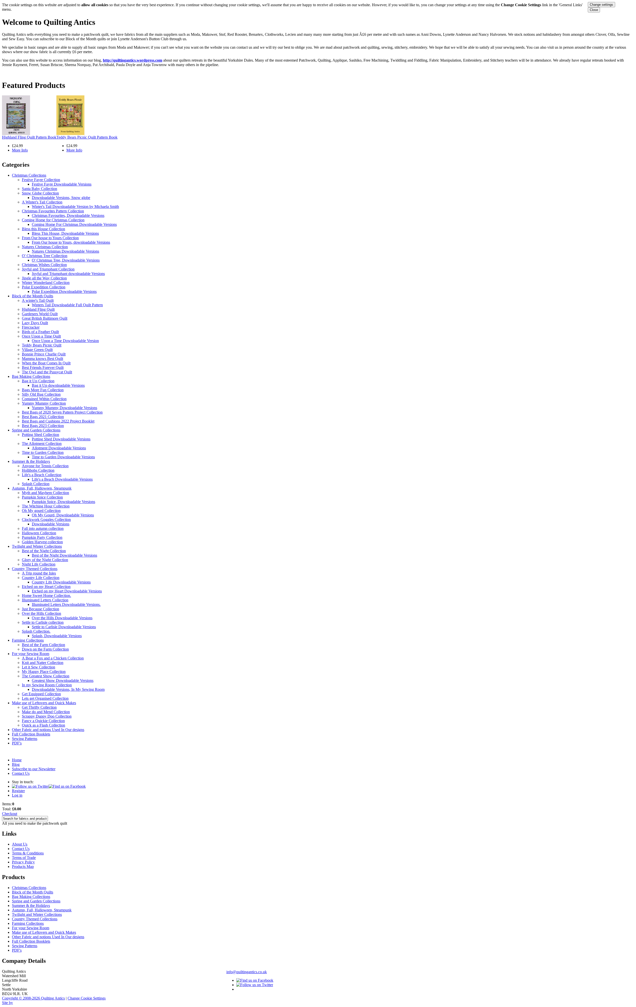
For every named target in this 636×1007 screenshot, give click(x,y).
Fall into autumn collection (43, 528)
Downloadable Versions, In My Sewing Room (68, 689)
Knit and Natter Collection (42, 662)
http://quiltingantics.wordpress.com (132, 60)
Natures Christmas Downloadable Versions (65, 251)
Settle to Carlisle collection (43, 622)
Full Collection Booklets (31, 734)
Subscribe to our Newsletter (33, 769)
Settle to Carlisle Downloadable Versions (64, 627)
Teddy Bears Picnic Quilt (41, 345)
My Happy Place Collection (44, 671)
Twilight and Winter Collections (37, 546)
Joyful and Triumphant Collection (48, 269)
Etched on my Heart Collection (46, 586)
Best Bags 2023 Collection (43, 426)
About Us (19, 844)
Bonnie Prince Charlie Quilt (44, 354)
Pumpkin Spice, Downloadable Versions (63, 502)
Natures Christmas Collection (45, 247)
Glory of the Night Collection (45, 560)
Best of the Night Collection (44, 551)
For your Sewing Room (30, 654)
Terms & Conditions (28, 853)
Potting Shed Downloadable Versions (61, 439)
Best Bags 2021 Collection (43, 417)
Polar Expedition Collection (43, 287)
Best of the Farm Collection (43, 645)
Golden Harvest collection (42, 542)
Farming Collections (28, 640)
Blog (16, 764)
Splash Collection (35, 484)
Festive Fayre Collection (41, 180)
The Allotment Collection (42, 443)
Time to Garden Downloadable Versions (63, 457)
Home (17, 760)
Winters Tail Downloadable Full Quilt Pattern (67, 305)
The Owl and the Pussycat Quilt (47, 372)
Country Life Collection (40, 578)
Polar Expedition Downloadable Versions (64, 291)
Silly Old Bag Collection (41, 394)
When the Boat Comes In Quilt (46, 363)
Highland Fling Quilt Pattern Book (29, 137)
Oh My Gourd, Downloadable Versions (63, 515)
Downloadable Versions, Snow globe (61, 197)
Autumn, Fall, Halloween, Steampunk (42, 488)
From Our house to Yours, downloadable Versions (71, 242)
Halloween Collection (39, 533)
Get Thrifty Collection (39, 707)
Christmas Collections (29, 175)
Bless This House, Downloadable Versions (65, 233)
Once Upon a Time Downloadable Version (65, 341)
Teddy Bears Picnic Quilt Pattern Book (87, 137)
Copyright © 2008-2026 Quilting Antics (33, 998)
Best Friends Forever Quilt (43, 367)
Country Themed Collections (34, 569)
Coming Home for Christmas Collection (53, 220)
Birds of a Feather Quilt (40, 332)
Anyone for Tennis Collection (45, 466)
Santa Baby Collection (39, 189)
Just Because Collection (40, 609)
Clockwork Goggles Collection (46, 519)
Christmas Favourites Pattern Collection (53, 211)
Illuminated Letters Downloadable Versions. (66, 604)
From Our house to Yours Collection (50, 238)
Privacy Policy (23, 862)
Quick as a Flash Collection (43, 725)
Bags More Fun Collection (43, 390)
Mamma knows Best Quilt (42, 358)
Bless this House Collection (43, 229)
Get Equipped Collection (41, 694)
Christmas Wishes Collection (44, 265)
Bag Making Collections (31, 376)
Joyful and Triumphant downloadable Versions (68, 273)
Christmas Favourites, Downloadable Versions (68, 215)
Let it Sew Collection (38, 667)
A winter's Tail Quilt (38, 300)
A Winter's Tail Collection (42, 202)
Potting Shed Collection (40, 434)
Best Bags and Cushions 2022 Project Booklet (58, 421)
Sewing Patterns (24, 738)
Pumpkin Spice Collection (42, 497)
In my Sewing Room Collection (47, 685)
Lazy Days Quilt (35, 323)
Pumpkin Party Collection (42, 537)
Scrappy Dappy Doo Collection (47, 716)
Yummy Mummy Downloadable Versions (64, 408)
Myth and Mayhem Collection (45, 493)
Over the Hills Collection (41, 613)
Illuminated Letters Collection (45, 600)
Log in (17, 795)
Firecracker (31, 327)
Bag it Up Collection (38, 381)
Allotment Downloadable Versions (59, 448)
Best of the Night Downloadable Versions (64, 555)
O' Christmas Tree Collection (44, 256)
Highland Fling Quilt (38, 309)
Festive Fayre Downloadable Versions (61, 184)
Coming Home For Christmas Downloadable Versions (74, 224)
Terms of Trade (24, 857)
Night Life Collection (38, 564)
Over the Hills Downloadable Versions (62, 618)
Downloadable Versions (50, 524)
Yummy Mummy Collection (44, 403)
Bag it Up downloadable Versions (58, 385)
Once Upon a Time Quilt (41, 336)
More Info (20, 150)
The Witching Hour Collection (46, 506)
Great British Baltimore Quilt (44, 318)
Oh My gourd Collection (41, 510)
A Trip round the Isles (39, 573)
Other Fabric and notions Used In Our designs (48, 730)
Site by (7, 1003)
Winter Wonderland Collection (46, 282)
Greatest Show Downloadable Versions (62, 680)
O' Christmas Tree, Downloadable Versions (66, 260)
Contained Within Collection (44, 399)
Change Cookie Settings (87, 998)
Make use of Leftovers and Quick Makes (44, 703)
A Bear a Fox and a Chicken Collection (53, 658)
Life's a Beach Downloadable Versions (62, 479)
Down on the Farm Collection (45, 649)
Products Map (23, 866)
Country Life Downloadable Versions (61, 582)
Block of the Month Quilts (32, 296)
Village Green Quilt (37, 350)
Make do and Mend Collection (46, 712)
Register (18, 791)
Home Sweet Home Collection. (46, 595)
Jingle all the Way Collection (44, 278)
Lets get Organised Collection (45, 698)
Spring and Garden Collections (36, 430)
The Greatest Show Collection (45, 676)
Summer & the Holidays (31, 461)
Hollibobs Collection (38, 470)
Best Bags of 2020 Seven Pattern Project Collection (62, 412)
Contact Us (21, 773)
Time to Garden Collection (43, 452)
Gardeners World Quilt (40, 314)
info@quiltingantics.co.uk (246, 972)
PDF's (17, 743)
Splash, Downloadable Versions (57, 636)
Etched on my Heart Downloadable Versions (67, 591)
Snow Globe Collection (40, 193)
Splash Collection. (36, 631)
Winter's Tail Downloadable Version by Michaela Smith (75, 206)
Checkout (9, 814)
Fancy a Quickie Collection (43, 721)
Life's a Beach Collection (41, 475)
